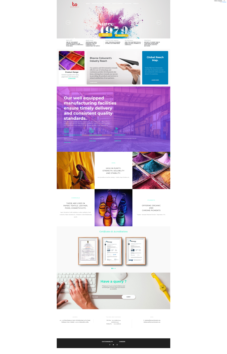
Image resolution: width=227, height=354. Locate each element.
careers (122, 341)
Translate (224, 2)
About (88, 3)
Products (107, 3)
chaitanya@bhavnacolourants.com (152, 322)
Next (159, 22)
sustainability (107, 341)
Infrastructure (97, 3)
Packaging (128, 3)
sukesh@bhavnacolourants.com (152, 320)
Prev (68, 22)
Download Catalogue (105, 35)
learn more (71, 78)
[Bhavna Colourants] (74, 5)
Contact (136, 3)
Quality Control (117, 3)
